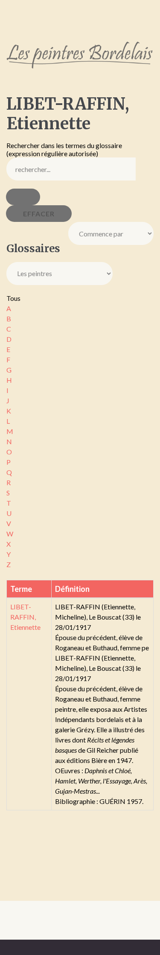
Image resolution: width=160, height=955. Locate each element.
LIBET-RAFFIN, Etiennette (25, 617)
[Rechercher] (23, 197)
